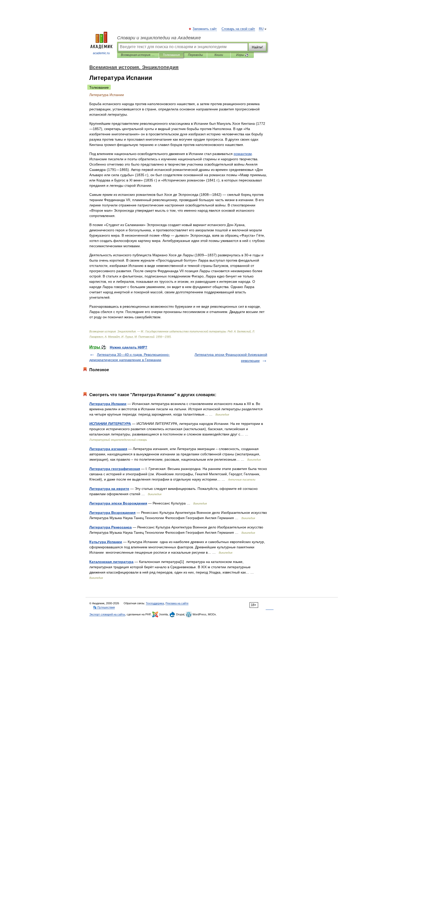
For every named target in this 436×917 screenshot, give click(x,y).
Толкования (171, 55)
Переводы (195, 55)
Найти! (257, 47)
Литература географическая (114, 469)
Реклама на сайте (177, 603)
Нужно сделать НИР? (128, 347)
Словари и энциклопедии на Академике (159, 37)
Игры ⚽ (242, 55)
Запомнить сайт (205, 29)
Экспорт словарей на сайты (107, 614)
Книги (218, 55)
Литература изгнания (108, 449)
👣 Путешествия (104, 607)
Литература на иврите (109, 489)
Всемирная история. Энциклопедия (138, 55)
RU (261, 29)
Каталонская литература (111, 562)
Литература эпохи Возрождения (118, 503)
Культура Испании (105, 542)
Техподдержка (155, 603)
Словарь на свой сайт (238, 29)
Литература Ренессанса (110, 527)
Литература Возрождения (112, 513)
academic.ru (101, 53)
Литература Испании (107, 404)
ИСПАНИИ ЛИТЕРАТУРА (110, 424)
